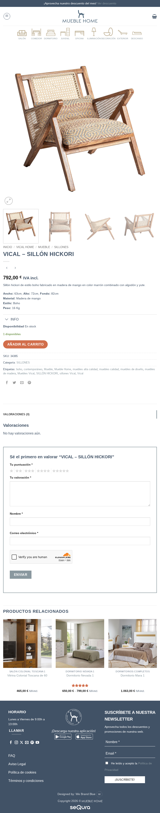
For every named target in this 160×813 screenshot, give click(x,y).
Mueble (44, 247)
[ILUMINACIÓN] (94, 33)
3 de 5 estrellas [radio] (28, 471)
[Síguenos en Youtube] (37, 743)
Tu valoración (20, 477)
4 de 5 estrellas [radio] (42, 471)
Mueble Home (62, 369)
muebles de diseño (131, 369)
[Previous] (11, 129)
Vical (80, 373)
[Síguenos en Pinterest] (32, 743)
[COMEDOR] (36, 33)
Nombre (16, 513)
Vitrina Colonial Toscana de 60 (27, 675)
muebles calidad (109, 369)
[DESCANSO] (137, 33)
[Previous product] (15, 268)
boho (19, 369)
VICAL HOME (25, 247)
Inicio (7, 247)
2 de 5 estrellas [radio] (18, 471)
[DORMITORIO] (51, 33)
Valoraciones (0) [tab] (16, 414)
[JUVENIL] (65, 33)
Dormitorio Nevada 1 (80, 675)
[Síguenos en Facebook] (11, 743)
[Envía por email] (22, 383)
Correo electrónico (24, 533)
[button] (7, 16)
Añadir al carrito (25, 344)
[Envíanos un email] (27, 743)
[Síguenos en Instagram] (16, 743)
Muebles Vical (26, 373)
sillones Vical (68, 373)
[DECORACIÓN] (108, 33)
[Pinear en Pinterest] (29, 383)
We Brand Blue (86, 794)
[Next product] (7, 268)
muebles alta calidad (85, 369)
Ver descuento (106, 3)
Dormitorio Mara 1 (133, 675)
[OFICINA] (79, 33)
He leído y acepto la (128, 766)
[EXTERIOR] (122, 33)
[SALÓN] (22, 33)
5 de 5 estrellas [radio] (60, 471)
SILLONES (61, 247)
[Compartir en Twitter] (14, 383)
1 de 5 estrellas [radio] (11, 471)
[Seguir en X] (21, 743)
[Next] (148, 129)
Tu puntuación (21, 464)
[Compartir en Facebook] (7, 383)
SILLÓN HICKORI (47, 373)
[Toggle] (6, 320)
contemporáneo (33, 369)
